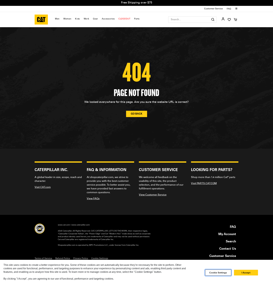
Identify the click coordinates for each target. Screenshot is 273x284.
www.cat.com (64, 225)
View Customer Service (153, 195)
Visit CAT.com (43, 187)
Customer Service (213, 9)
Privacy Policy (80, 258)
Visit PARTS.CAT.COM (204, 183)
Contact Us (227, 249)
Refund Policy (62, 258)
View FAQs (93, 198)
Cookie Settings (218, 272)
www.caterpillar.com (80, 225)
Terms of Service (43, 258)
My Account (227, 234)
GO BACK (136, 114)
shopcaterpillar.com (41, 20)
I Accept (246, 272)
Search (231, 241)
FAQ (229, 9)
